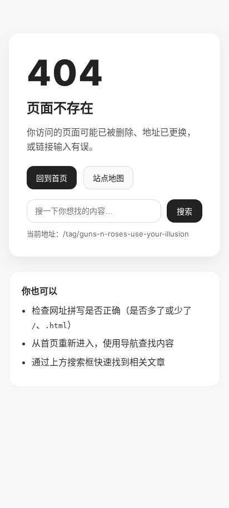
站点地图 (108, 178)
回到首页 (51, 178)
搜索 (184, 211)
